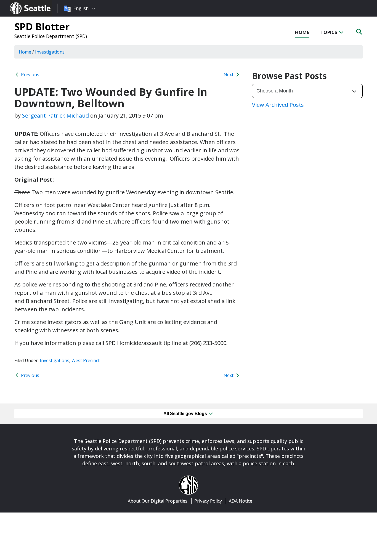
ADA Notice (240, 501)
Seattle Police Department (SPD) (50, 36)
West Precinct (85, 360)
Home (302, 32)
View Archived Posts (278, 104)
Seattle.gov (21, 3)
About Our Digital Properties (157, 501)
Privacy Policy (208, 501)
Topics (329, 32)
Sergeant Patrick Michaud (55, 115)
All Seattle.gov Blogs (185, 413)
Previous (29, 74)
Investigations (54, 360)
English (81, 8)
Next (229, 74)
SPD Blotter (42, 26)
